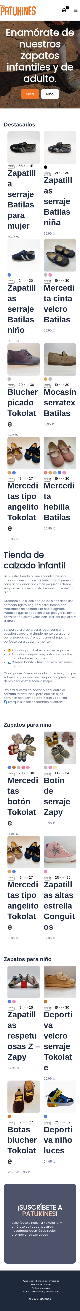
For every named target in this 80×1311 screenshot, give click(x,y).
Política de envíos (41, 1288)
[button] (30, 94)
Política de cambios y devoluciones (41, 1291)
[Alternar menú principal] (76, 10)
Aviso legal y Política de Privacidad (41, 1281)
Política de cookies (41, 1284)
